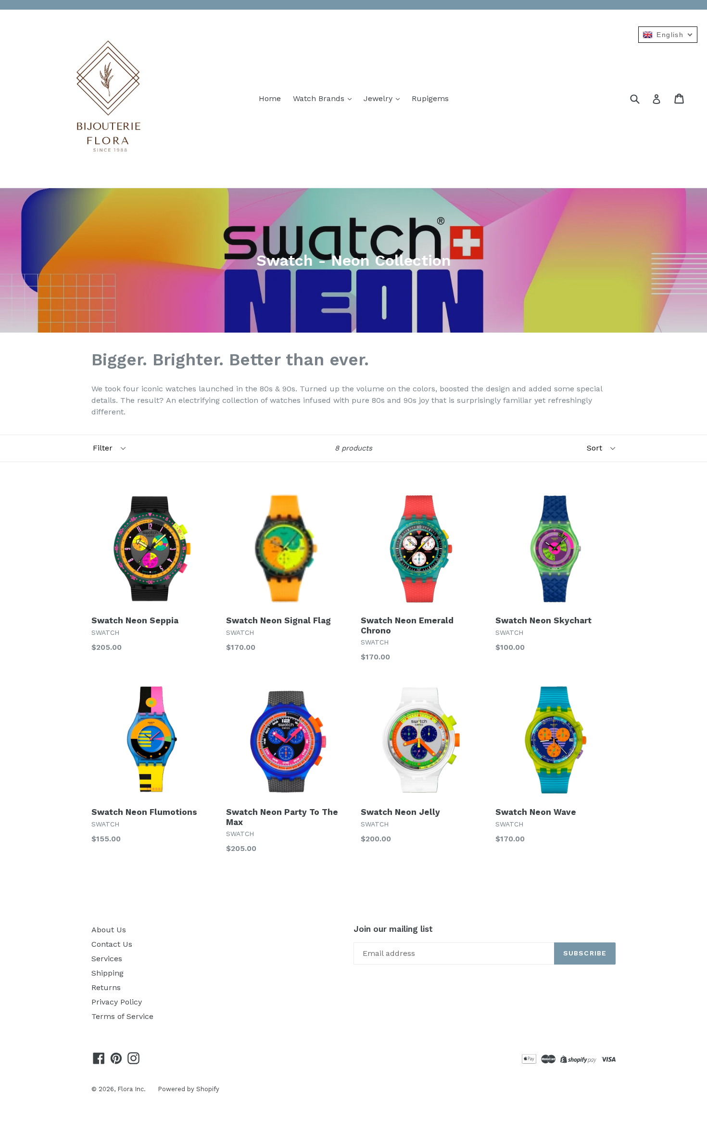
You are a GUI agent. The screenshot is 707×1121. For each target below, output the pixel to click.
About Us (108, 929)
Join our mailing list (393, 929)
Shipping (107, 973)
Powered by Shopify (188, 1089)
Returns (106, 987)
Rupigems (430, 98)
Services (106, 958)
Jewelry (379, 98)
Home (270, 98)
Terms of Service (122, 1016)
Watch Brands (320, 98)
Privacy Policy (116, 1001)
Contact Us (111, 944)
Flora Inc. (131, 1089)
